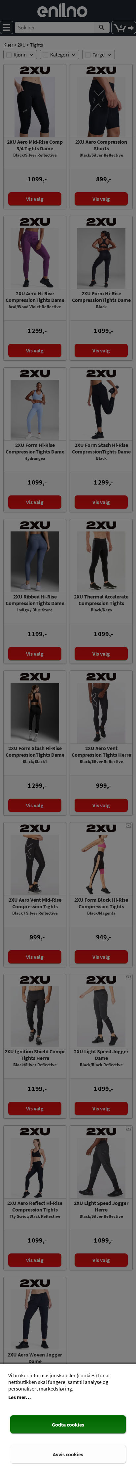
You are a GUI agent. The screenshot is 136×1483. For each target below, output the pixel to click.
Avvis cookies (68, 1454)
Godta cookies (68, 1424)
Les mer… (19, 1397)
